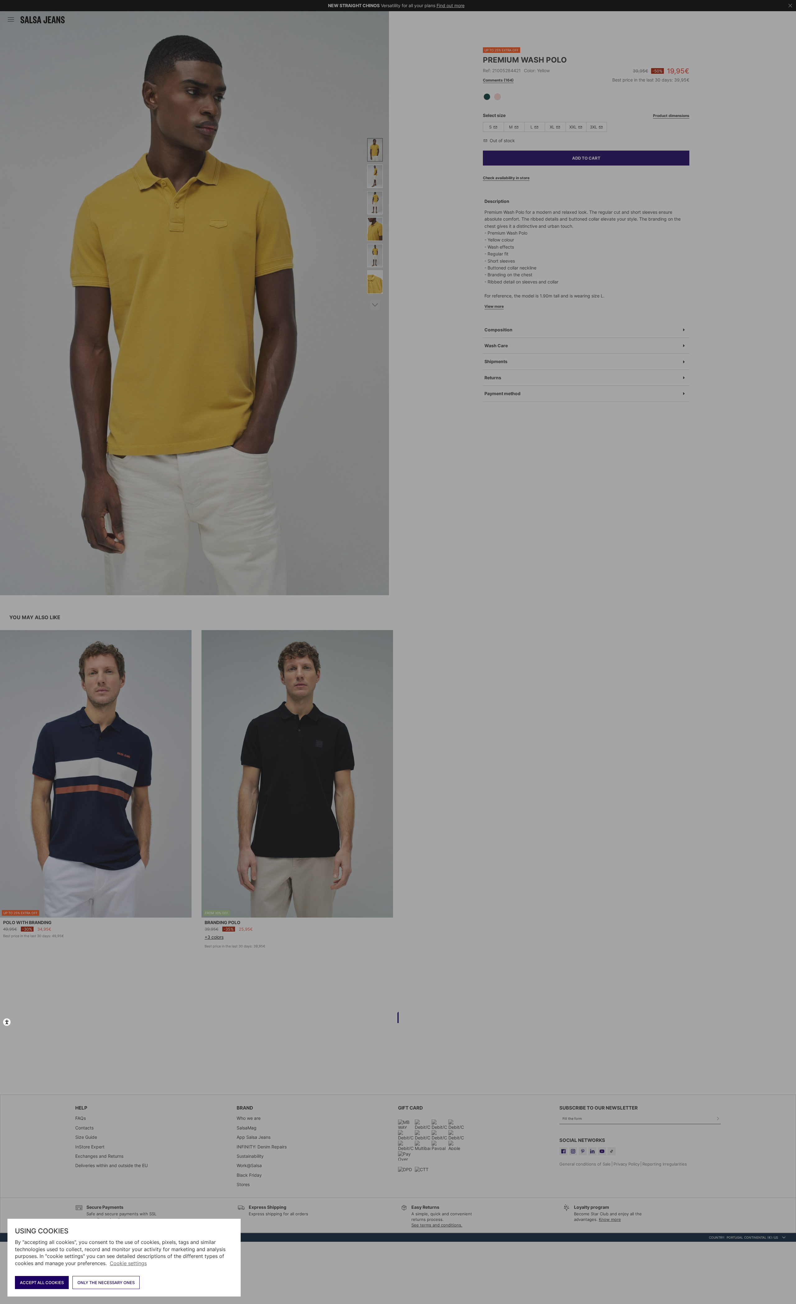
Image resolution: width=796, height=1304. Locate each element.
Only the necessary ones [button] (106, 1282)
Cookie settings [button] (128, 1263)
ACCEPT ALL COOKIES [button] (42, 1282)
